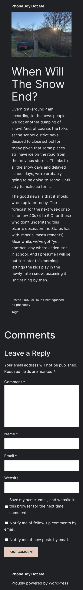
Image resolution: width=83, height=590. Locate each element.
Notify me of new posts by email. (39, 539)
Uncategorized (53, 300)
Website (11, 478)
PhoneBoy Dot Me (27, 6)
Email (10, 456)
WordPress (58, 583)
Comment (14, 382)
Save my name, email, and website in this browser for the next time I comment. (42, 506)
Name (11, 434)
